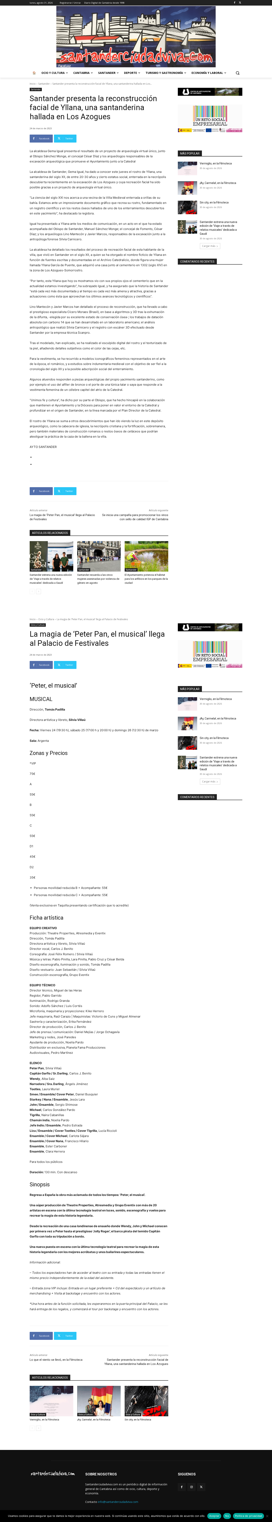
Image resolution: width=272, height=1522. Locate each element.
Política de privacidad (248, 1515)
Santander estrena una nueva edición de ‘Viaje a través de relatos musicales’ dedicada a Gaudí (51, 578)
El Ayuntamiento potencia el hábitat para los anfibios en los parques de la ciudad (146, 578)
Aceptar (214, 1515)
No (227, 1515)
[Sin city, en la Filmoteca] (187, 207)
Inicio (33, 83)
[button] (237, 73)
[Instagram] (191, 1487)
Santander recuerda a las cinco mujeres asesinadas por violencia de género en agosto (98, 578)
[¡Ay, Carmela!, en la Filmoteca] (187, 188)
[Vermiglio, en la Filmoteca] (187, 168)
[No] (267, 1516)
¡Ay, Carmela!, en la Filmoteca (218, 183)
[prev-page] (32, 591)
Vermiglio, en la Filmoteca (216, 163)
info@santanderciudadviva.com (118, 1502)
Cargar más (208, 246)
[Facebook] (234, 3)
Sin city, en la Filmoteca (214, 202)
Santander (44, 83)
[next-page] (38, 591)
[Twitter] (240, 3)
